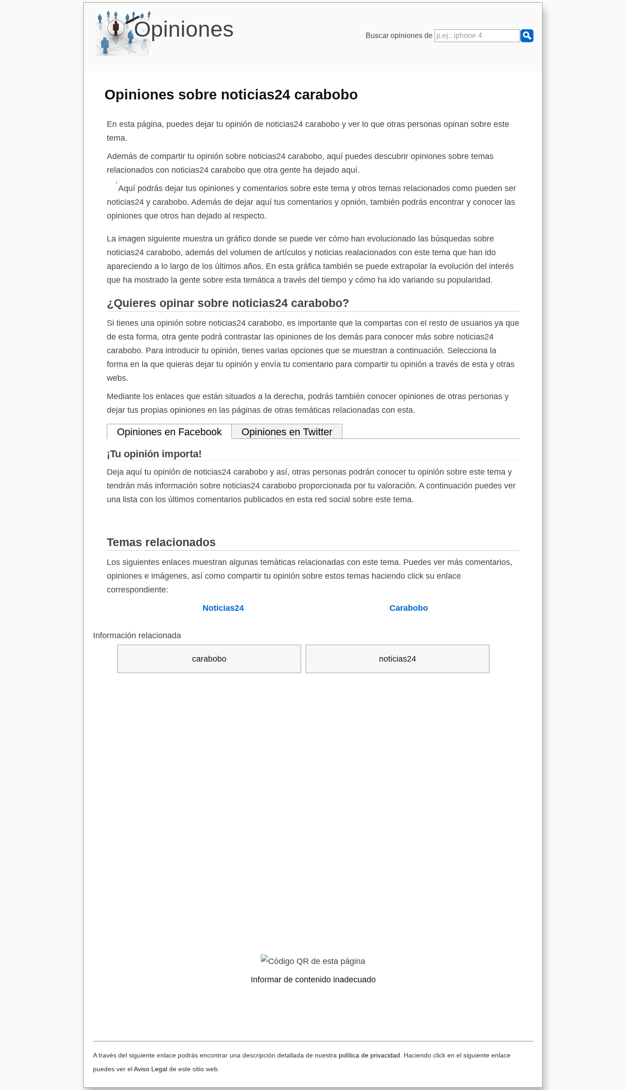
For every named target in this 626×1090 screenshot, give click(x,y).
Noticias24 (223, 608)
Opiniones (184, 29)
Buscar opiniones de (400, 35)
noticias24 (397, 658)
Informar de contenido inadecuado (313, 979)
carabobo (209, 658)
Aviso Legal (150, 1069)
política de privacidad (369, 1055)
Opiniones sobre (231, 94)
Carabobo (409, 608)
